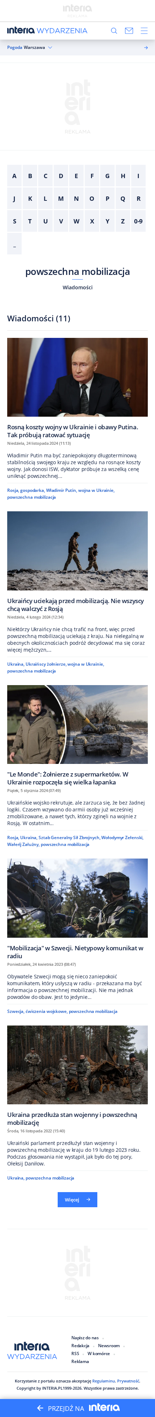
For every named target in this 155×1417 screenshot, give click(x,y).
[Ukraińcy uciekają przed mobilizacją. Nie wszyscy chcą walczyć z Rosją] (77, 561)
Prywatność (128, 1381)
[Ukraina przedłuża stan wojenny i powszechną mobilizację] (77, 1076)
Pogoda (14, 47)
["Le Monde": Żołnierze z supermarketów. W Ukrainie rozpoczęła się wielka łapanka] (77, 735)
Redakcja (80, 1346)
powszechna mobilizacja (77, 271)
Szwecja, (16, 1011)
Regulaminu (103, 1381)
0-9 (138, 221)
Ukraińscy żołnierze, (46, 664)
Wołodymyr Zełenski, (122, 837)
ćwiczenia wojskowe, (47, 1011)
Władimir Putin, (61, 490)
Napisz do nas (85, 1338)
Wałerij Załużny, (23, 844)
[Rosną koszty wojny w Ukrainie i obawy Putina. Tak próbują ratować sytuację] (77, 388)
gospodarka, (32, 490)
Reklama (80, 1361)
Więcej (72, 1199)
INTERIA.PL (52, 1388)
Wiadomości (78, 287)
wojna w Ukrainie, (96, 490)
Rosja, (13, 490)
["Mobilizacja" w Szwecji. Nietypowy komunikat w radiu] (77, 909)
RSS (75, 1353)
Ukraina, (16, 664)
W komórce (99, 1353)
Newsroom (109, 1346)
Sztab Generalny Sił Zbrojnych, (69, 837)
